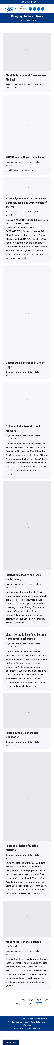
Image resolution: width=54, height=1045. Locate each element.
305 (24, 1000)
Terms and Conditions (33, 1028)
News (24, 85)
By (34, 85)
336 (30, 1004)
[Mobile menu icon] (48, 8)
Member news (16, 85)
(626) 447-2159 (28, 2)
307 (39, 1000)
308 (46, 1000)
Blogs (8, 85)
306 (31, 1000)
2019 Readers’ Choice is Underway (26, 157)
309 (18, 1004)
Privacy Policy (18, 1028)
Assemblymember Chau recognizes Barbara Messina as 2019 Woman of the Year (26, 203)
